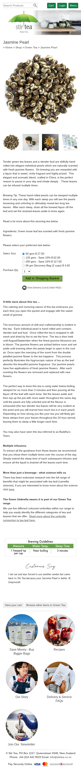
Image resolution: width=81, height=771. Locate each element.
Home (8, 47)
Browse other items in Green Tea (46, 605)
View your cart (13, 605)
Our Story (21, 697)
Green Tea (31, 47)
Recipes (59, 649)
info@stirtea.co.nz (60, 757)
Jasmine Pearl (48, 47)
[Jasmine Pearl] (40, 126)
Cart (51, 5)
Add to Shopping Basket (42, 278)
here (11, 489)
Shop (18, 47)
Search (35, 5)
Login (62, 5)
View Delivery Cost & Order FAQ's (44, 287)
